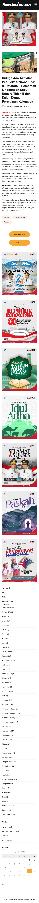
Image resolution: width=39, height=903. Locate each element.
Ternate (5, 801)
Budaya (5, 638)
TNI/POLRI (6, 806)
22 (29, 871)
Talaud (4, 797)
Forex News (6, 652)
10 (5, 867)
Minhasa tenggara (8, 722)
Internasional (6, 608)
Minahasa (5, 704)
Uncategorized (7, 814)
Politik (4, 770)
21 (24, 871)
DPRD (4, 647)
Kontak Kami (7, 827)
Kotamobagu (7, 691)
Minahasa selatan (8, 709)
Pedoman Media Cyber (10, 831)
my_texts (5, 726)
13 (3, 597)
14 (24, 867)
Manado (5, 700)
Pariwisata (6, 757)
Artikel (4, 612)
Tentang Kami (7, 840)
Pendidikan (6, 766)
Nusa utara (6, 735)
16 (34, 867)
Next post (19, 242)
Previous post (19, 234)
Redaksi (5, 836)
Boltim (4, 634)
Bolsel (4, 630)
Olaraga (5, 744)
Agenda (6, 217)
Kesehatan (6, 687)
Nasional (7, 222)
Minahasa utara (20, 217)
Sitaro (4, 788)
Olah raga (5, 740)
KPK (3, 696)
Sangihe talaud (7, 784)
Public (4, 775)
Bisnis (4, 616)
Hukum (4, 669)
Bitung (4, 604)
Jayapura (5, 682)
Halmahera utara (8, 660)
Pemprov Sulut (7, 762)
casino (4, 643)
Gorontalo (6, 656)
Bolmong (5, 625)
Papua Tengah (7, 753)
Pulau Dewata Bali (9, 779)
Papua (4, 748)
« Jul (3, 884)
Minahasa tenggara (9, 713)
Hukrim (5, 665)
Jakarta (4, 678)
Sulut (4, 792)
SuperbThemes (30, 899)
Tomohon (5, 810)
